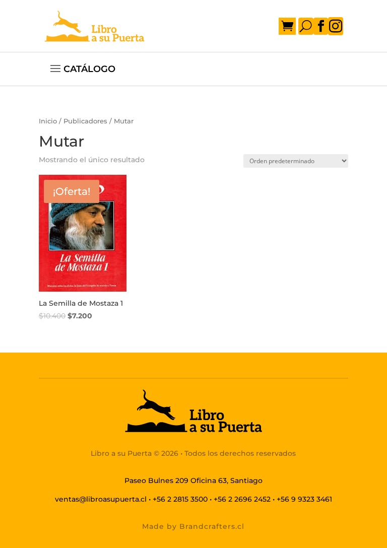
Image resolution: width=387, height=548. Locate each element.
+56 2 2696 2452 (242, 499)
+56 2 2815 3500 (180, 499)
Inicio (48, 121)
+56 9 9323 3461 (304, 499)
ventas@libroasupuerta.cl (101, 499)
